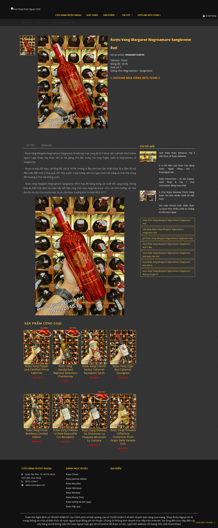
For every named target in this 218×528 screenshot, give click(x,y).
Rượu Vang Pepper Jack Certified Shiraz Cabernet (36, 369)
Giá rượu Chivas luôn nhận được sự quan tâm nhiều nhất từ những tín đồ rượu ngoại (176, 209)
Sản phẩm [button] (109, 15)
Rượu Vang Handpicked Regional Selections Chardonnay (65, 371)
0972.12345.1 (31, 481)
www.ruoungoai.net (35, 485)
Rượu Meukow (73, 492)
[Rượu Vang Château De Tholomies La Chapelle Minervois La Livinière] (94, 411)
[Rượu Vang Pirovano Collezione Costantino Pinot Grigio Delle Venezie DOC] (123, 411)
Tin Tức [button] (126, 15)
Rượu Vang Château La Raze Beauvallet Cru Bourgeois (65, 433)
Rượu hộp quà (73, 506)
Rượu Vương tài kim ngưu (78, 501)
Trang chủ (27, 22)
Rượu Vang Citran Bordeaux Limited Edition (37, 433)
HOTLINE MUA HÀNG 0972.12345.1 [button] (136, 78)
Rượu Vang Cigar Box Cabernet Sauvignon (123, 369)
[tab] (31, 145)
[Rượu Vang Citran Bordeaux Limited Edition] (37, 411)
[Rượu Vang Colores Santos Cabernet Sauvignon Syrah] (94, 347)
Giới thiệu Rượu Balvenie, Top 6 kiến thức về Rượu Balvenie (177, 154)
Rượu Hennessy (74, 488)
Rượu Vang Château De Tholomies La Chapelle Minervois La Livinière (94, 435)
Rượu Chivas (72, 474)
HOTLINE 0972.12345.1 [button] (149, 15)
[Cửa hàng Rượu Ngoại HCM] (25, 9)
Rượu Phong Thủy (75, 497)
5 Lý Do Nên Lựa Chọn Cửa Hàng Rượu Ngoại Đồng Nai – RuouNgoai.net (176, 169)
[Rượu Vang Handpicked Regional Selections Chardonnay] (65, 347)
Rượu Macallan (73, 483)
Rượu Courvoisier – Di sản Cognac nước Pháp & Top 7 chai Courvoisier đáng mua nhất (176, 182)
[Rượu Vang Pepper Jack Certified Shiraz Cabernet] (37, 347)
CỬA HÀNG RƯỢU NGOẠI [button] (68, 15)
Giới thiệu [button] (92, 15)
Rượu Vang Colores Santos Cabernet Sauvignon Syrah (94, 369)
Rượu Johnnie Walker (76, 478)
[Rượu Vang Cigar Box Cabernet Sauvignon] (123, 347)
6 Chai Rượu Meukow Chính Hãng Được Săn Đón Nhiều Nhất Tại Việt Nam (176, 195)
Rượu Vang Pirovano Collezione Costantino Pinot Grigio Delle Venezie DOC (123, 436)
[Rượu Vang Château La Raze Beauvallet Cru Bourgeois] (65, 411)
